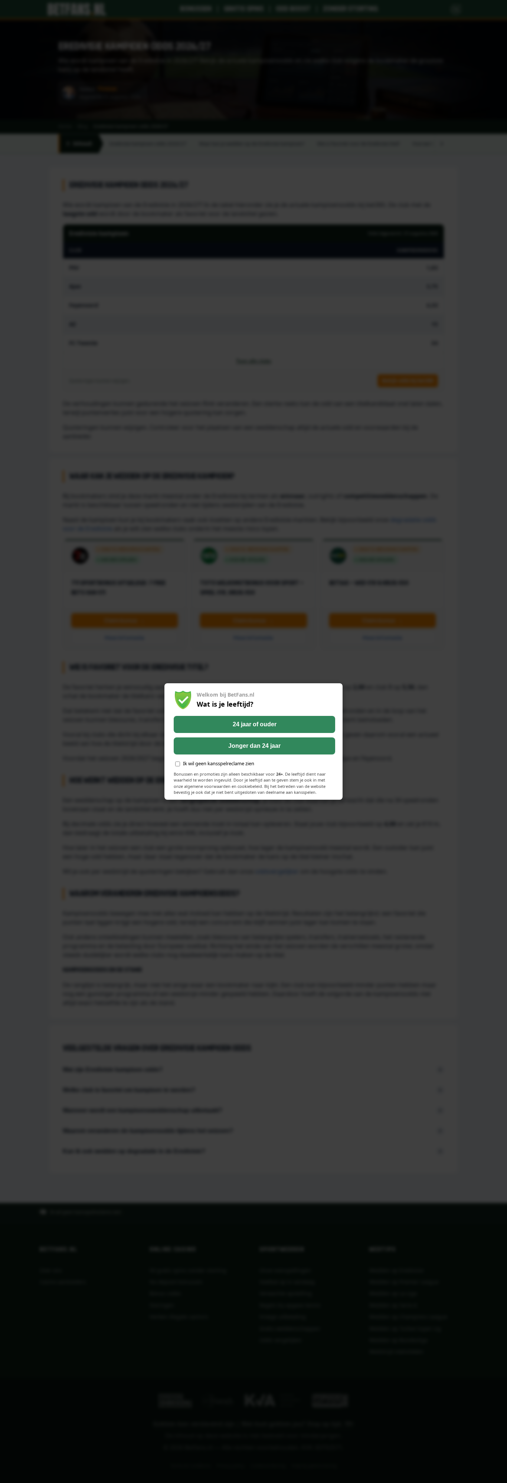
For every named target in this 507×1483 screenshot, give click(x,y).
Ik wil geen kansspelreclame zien (218, 763)
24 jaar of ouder (255, 724)
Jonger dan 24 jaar (254, 746)
